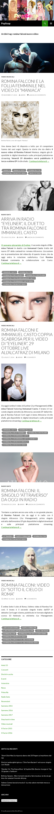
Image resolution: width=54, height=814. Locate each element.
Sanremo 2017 (7, 715)
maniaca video (19, 170)
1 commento (31, 599)
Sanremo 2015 (7, 706)
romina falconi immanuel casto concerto (20, 439)
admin (22, 95)
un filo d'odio (35, 173)
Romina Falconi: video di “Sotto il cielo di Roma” (25, 589)
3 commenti (31, 357)
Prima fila (4, 692)
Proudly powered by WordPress (12, 811)
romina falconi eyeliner (35, 275)
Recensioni (5, 701)
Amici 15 (4, 665)
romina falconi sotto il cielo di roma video (20, 642)
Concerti (4, 670)
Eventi (3, 679)
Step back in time (8, 719)
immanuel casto (9, 272)
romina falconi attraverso (14, 433)
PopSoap (5, 23)
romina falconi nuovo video (14, 173)
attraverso (8, 536)
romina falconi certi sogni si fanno (33, 633)
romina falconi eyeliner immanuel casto (19, 278)
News (3, 688)
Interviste (5, 683)
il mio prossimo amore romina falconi (18, 630)
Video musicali (7, 77)
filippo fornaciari (23, 536)
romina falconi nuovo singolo (15, 442)
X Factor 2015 (6, 728)
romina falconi (35, 170)
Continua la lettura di (39, 161)
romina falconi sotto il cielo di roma (18, 639)
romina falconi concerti (13, 275)
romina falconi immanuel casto (15, 436)
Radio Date (6, 215)
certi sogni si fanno (11, 627)
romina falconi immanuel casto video (18, 281)
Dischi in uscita (7, 674)
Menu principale (51, 23)
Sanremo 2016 (7, 710)
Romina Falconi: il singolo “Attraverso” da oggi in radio (24, 495)
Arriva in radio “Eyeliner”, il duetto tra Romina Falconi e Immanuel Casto (24, 225)
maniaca (6, 170)
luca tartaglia (42, 630)
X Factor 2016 (6, 733)
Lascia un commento (37, 95)
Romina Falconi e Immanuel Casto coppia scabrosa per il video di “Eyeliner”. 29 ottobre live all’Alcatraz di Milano (26, 341)
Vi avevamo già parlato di (16, 245)
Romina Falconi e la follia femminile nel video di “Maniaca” (23, 86)
